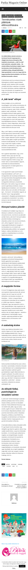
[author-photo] (14, 501)
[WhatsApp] (13, 31)
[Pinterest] (10, 31)
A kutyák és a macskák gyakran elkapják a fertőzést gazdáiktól (20, 486)
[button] (26, 9)
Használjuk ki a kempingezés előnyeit (7, 485)
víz (16, 466)
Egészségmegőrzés (15, 12)
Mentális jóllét (11, 16)
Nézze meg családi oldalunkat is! (10, 543)
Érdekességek (4, 16)
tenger (3, 466)
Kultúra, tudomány (18, 15)
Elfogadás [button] (22, 566)
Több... (14, 568)
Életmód (7, 12)
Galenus (4, 27)
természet (9, 466)
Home (3, 12)
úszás (13, 466)
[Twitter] (6, 31)
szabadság (20, 464)
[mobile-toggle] (2, 9)
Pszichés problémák (19, 16)
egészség (8, 464)
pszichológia (13, 464)
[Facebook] (3, 31)
